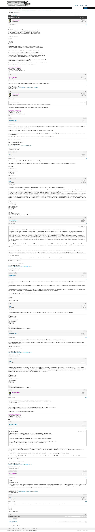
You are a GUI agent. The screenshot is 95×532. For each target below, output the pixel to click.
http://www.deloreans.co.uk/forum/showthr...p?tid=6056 (28, 87)
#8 (86, 279)
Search (81, 5)
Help (86, 5)
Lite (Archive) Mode (28, 528)
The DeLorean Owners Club (16, 530)
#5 (86, 158)
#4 (86, 124)
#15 (86, 501)
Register (22, 8)
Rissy (10, 181)
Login (18, 8)
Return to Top (22, 528)
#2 (86, 80)
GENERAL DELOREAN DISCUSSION (28, 11)
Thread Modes (81, 17)
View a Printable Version (13, 521)
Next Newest (16, 516)
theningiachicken (13, 120)
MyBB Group (34, 530)
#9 (86, 309)
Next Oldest (11, 516)
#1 (86, 24)
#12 (86, 397)
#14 (86, 477)
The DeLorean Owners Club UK (13, 528)
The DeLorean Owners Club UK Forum (14, 11)
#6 (86, 184)
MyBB (27, 530)
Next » (16, 15)
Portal (76, 5)
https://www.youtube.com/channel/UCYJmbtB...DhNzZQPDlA (19, 145)
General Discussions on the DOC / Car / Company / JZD (45, 11)
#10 (86, 337)
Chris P (10, 154)
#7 (86, 223)
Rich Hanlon (12, 275)
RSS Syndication (36, 528)
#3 (86, 98)
